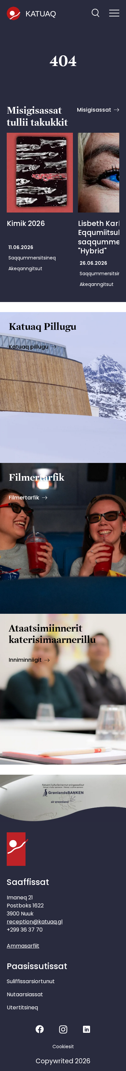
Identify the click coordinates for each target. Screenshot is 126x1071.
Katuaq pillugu (28, 347)
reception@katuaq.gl (34, 922)
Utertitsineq (22, 1007)
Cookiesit (63, 1046)
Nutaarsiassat (25, 994)
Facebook (39, 1029)
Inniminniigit (25, 660)
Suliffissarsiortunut (31, 981)
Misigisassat (94, 110)
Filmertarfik (24, 497)
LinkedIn (86, 1029)
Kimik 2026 (26, 223)
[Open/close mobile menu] (114, 14)
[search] (95, 13)
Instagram (63, 1029)
